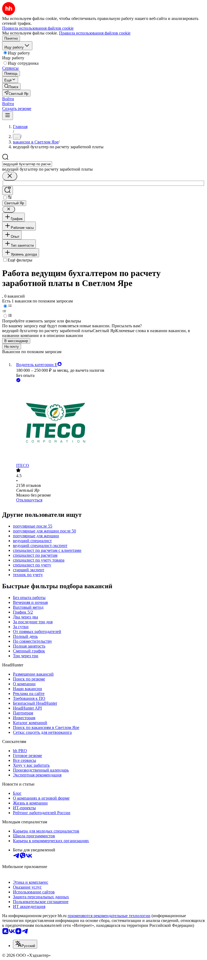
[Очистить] (9, 176)
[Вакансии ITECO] (109, 423)
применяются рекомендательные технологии (109, 915)
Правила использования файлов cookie (94, 33)
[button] (8, 99)
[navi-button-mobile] (7, 115)
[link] (11, 86)
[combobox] (27, 164)
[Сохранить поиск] (7, 190)
